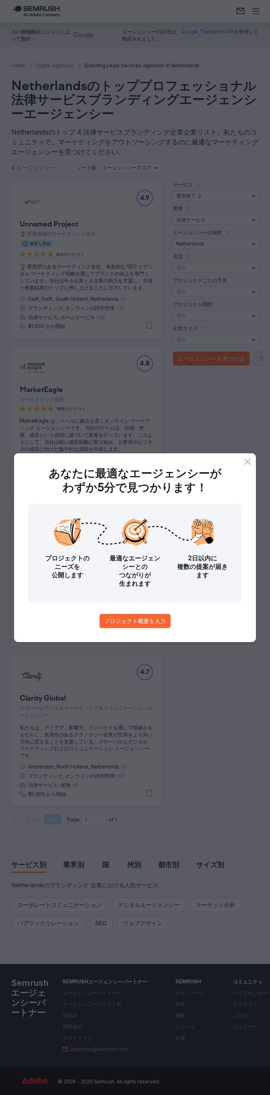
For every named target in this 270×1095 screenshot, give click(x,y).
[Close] (247, 461)
